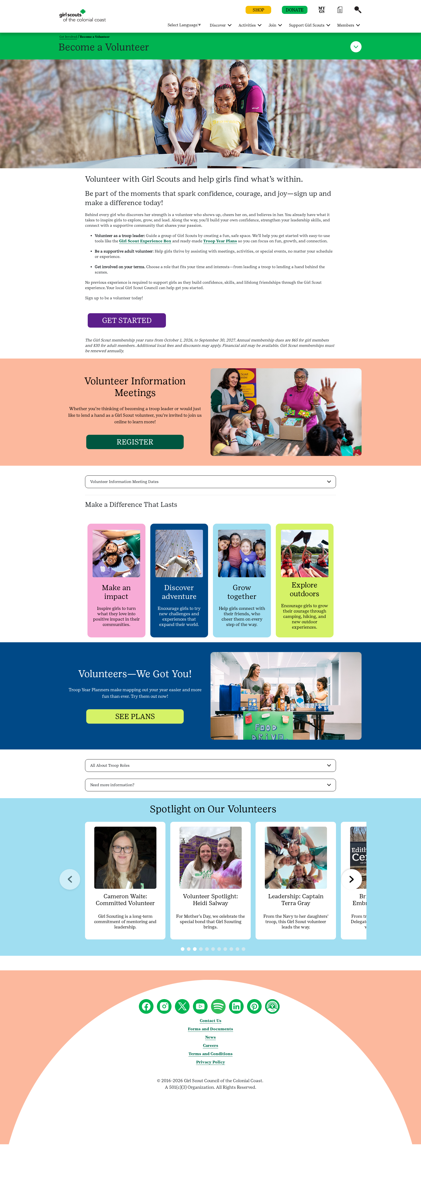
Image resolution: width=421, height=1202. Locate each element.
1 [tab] (189, 949)
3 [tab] (207, 949)
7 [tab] (231, 949)
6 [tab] (225, 949)
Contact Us (210, 1020)
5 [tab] (219, 949)
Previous (69, 879)
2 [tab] (201, 949)
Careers (210, 1045)
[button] (321, 12)
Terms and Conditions (211, 1053)
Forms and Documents (210, 1029)
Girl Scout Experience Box (145, 241)
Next (351, 879)
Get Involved (68, 36)
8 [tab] (237, 949)
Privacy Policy (210, 1062)
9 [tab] (243, 949)
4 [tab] (213, 949)
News (210, 1037)
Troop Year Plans (220, 241)
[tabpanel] (125, 881)
